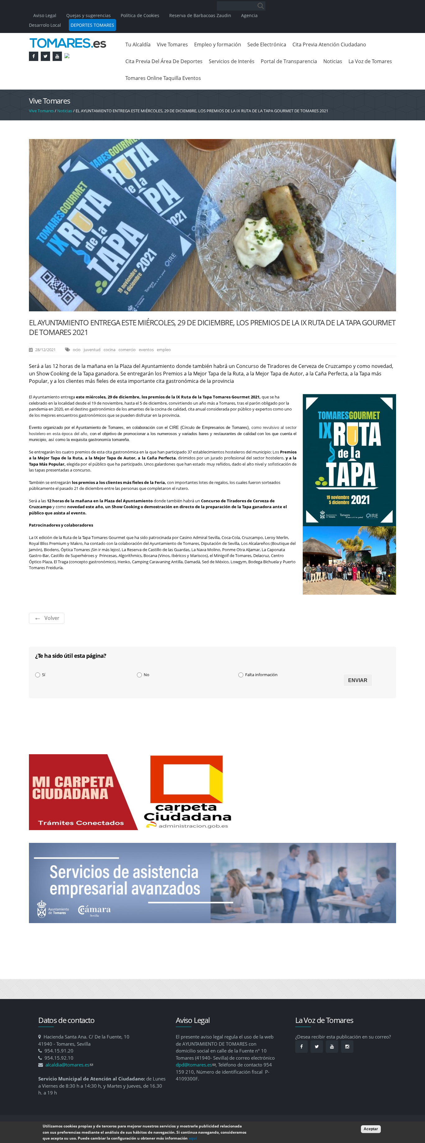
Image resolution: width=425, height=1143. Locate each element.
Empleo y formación (217, 44)
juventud (92, 349)
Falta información (261, 674)
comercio (127, 349)
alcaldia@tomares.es (69, 1065)
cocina (109, 349)
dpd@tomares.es (196, 1065)
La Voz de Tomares (370, 61)
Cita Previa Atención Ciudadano (329, 44)
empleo (164, 349)
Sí (43, 674)
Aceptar (371, 1129)
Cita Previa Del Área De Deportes (164, 61)
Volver (51, 618)
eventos (146, 349)
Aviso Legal (45, 15)
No (146, 674)
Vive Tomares (172, 44)
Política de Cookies (140, 15)
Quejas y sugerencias (88, 15)
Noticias (332, 61)
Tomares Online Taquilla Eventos (163, 78)
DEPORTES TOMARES (92, 25)
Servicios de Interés (232, 61)
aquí (193, 1138)
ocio (77, 349)
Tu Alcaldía (138, 44)
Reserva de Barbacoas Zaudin (200, 15)
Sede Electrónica (266, 44)
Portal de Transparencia (289, 61)
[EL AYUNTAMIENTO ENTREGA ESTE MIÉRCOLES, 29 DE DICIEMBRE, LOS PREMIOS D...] (212, 308)
